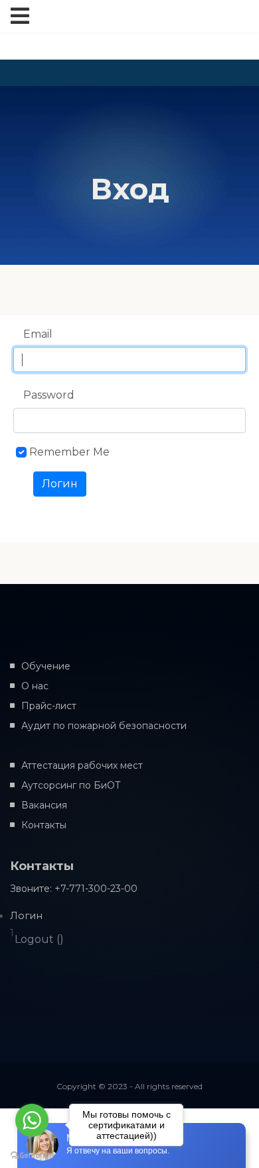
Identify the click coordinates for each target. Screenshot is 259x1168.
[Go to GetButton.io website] (32, 1155)
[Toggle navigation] (20, 16)
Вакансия (44, 805)
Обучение (45, 666)
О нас (34, 686)
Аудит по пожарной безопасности (104, 726)
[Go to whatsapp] (31, 1120)
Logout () (39, 939)
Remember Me (69, 452)
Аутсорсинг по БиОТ (71, 785)
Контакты (43, 825)
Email (37, 334)
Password (48, 395)
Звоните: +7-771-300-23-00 (73, 889)
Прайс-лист (48, 706)
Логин (60, 483)
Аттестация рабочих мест (82, 765)
